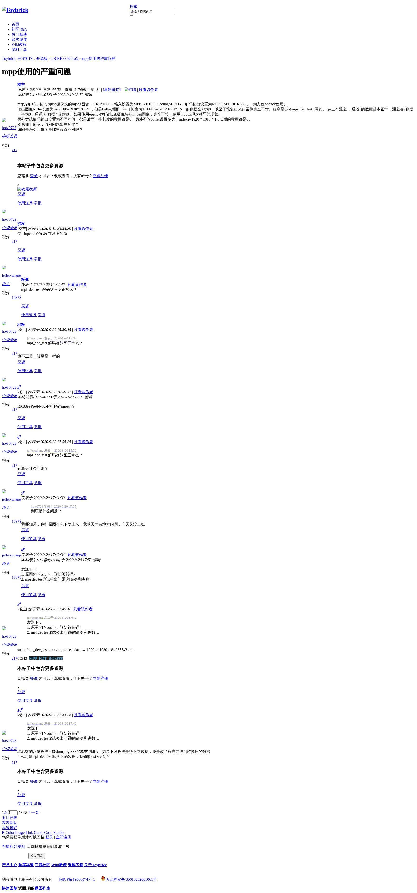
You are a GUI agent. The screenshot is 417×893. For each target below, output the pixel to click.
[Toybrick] (15, 10)
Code (48, 833)
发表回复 (36, 856)
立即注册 (100, 176)
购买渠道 (19, 39)
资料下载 (19, 50)
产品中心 (9, 865)
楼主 (21, 84)
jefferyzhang (11, 275)
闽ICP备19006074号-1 (77, 879)
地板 (21, 325)
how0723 (9, 128)
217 (14, 150)
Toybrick (9, 58)
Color (10, 833)
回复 (21, 194)
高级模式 (9, 828)
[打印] (130, 90)
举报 (38, 203)
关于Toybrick (95, 865)
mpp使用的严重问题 (99, 58)
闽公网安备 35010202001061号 (131, 879)
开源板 (42, 58)
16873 (16, 297)
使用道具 (25, 203)
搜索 (133, 6)
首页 (15, 24)
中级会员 (9, 136)
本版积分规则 (13, 846)
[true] (131, 15)
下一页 (33, 813)
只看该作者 (148, 90)
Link (29, 833)
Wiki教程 (19, 44)
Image (20, 833)
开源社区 (25, 58)
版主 (6, 284)
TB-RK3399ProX (65, 58)
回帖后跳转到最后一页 (50, 846)
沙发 (21, 223)
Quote (38, 833)
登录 (34, 176)
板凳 (25, 279)
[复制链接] (112, 90)
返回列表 (9, 818)
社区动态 (19, 29)
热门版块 (19, 34)
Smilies (58, 833)
